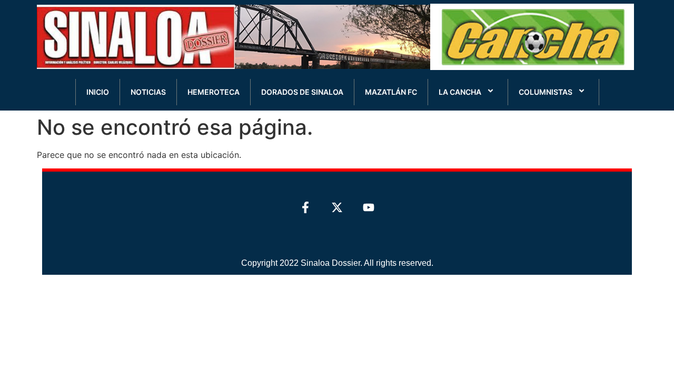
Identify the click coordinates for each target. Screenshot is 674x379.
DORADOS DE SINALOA (302, 91)
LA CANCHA (460, 91)
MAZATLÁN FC (391, 91)
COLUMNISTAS (545, 91)
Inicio (97, 91)
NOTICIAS (148, 91)
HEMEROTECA (213, 91)
